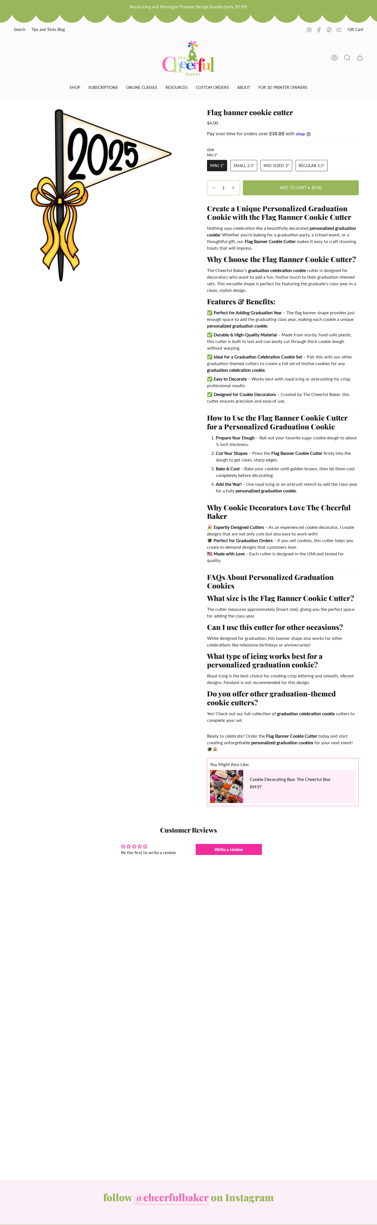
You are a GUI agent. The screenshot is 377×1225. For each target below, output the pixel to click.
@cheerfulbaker (171, 1197)
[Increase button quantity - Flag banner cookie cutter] (233, 187)
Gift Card (355, 29)
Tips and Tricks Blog (48, 29)
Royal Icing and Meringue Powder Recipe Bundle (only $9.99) (188, 6)
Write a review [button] (228, 849)
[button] (74, 88)
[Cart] (360, 57)
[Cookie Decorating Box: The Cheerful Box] (226, 786)
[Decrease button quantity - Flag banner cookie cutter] (213, 187)
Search (19, 29)
